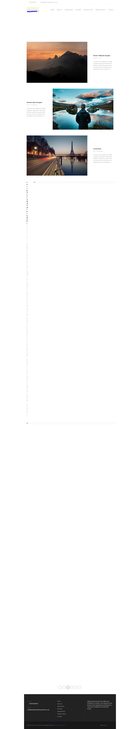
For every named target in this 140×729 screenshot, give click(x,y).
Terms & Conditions (59, 725)
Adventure (95, 58)
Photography (34, 105)
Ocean (27, 238)
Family (28, 105)
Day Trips (78, 9)
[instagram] (112, 2)
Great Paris (97, 149)
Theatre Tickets (100, 9)
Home (52, 9)
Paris (94, 151)
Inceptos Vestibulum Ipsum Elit (27, 202)
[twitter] (110, 2)
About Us (59, 9)
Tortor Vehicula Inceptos (101, 55)
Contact (110, 9)
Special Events (88, 9)
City (100, 58)
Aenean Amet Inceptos (34, 102)
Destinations (69, 9)
